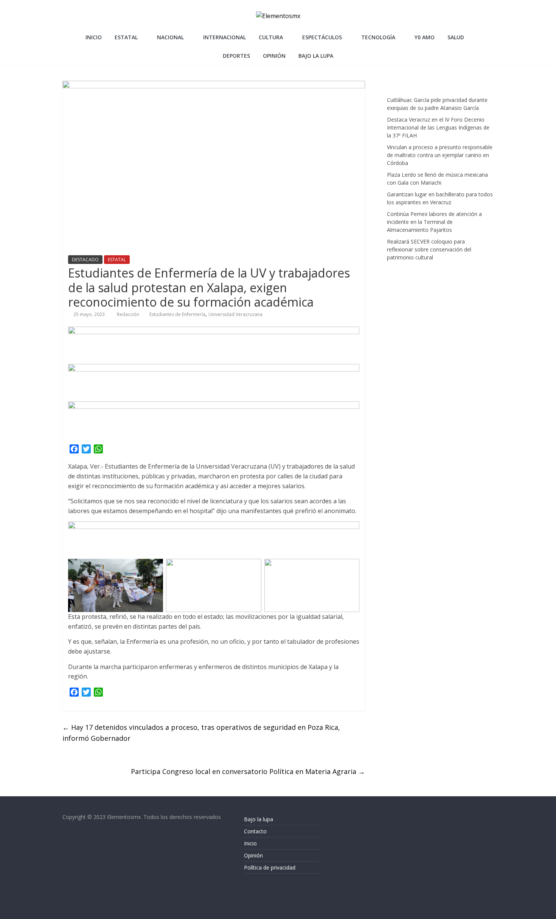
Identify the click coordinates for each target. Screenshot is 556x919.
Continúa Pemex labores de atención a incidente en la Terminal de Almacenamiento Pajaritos (434, 221)
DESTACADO (85, 259)
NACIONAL (170, 37)
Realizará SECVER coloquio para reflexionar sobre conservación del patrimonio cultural (429, 249)
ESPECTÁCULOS (322, 37)
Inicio (93, 37)
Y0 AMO (425, 37)
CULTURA (271, 37)
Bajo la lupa (315, 55)
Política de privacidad (269, 867)
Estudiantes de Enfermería (177, 314)
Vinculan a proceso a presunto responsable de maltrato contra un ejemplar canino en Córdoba (439, 155)
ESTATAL (126, 37)
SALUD (455, 37)
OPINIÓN (274, 55)
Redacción (128, 314)
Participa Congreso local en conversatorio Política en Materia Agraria (248, 771)
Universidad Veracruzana (235, 314)
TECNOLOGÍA (378, 37)
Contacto (255, 831)
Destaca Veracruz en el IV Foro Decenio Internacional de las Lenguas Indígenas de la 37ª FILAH (438, 127)
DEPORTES (236, 55)
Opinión (253, 855)
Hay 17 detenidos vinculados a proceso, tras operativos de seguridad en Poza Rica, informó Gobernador (201, 733)
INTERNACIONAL (224, 37)
